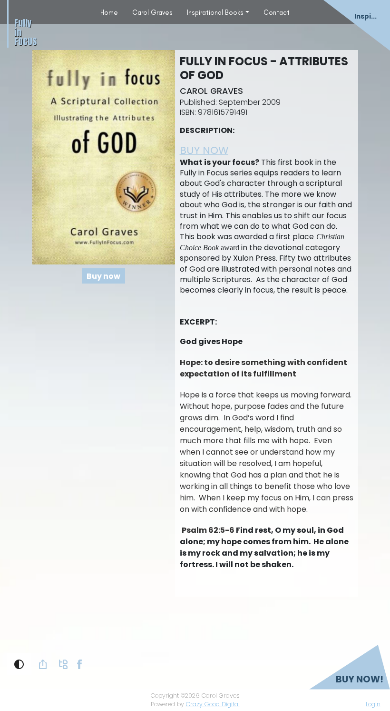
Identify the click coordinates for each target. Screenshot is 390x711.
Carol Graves (152, 12)
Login (373, 704)
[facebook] (79, 663)
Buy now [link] (103, 276)
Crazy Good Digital (213, 704)
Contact (276, 12)
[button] (19, 664)
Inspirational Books (215, 12)
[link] (42, 664)
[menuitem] (109, 12)
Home (109, 12)
